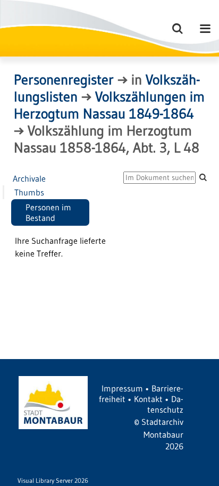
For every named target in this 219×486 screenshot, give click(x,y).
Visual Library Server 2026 (53, 480)
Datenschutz (165, 404)
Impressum (122, 388)
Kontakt (148, 399)
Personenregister (64, 79)
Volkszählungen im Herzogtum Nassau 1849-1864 (109, 105)
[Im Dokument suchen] (203, 177)
